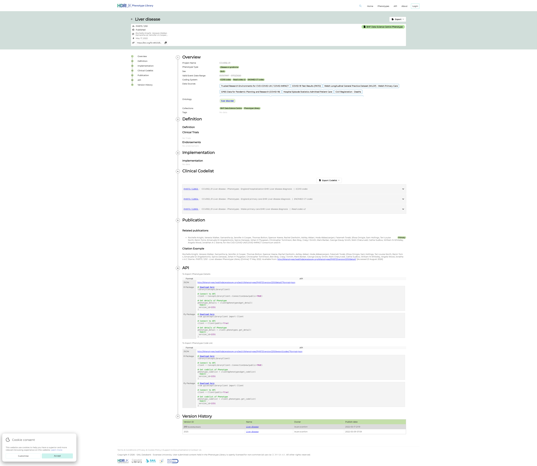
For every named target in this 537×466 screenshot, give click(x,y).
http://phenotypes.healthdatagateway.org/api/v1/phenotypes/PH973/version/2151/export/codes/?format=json (249, 351)
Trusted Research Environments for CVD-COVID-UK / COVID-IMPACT (255, 86)
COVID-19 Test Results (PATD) (306, 86)
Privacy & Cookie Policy (150, 450)
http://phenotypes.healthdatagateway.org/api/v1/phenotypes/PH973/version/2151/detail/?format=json (246, 282)
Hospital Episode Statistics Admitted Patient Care (307, 92)
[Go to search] (361, 6)
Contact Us (195, 450)
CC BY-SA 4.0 (278, 454)
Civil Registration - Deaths (348, 92)
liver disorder (227, 101)
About (404, 6)
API (395, 6)
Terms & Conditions (127, 450)
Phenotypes (383, 6)
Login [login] (415, 6)
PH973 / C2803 (191, 189)
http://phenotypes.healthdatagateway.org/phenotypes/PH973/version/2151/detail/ (316, 259)
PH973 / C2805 (191, 209)
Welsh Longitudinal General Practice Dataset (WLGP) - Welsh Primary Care (361, 86)
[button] (397, 19)
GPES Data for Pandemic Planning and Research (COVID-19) (250, 92)
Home (370, 6)
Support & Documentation (176, 450)
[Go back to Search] (133, 19)
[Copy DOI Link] (166, 43)
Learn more (56, 450)
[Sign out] (135, 5)
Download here (207, 287)
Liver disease (252, 426)
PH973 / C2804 (191, 199)
